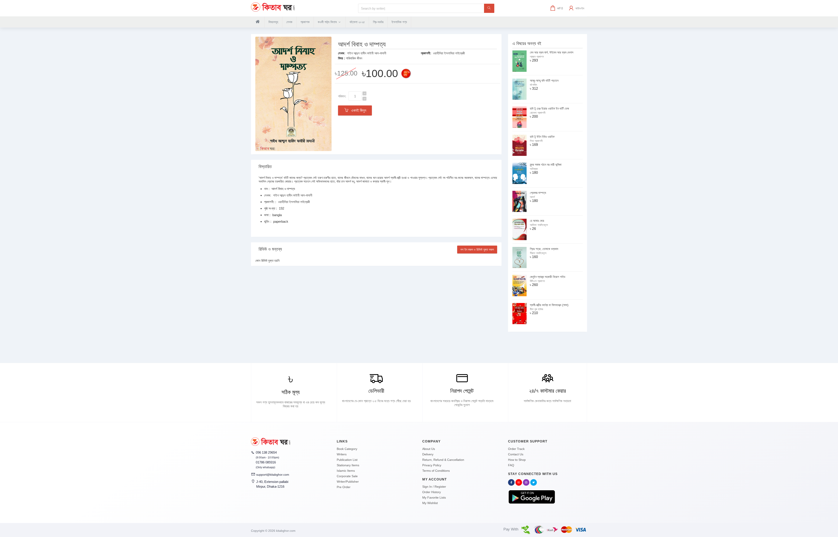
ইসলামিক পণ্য (399, 22)
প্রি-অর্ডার (378, 22)
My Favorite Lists (434, 497)
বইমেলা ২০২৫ (357, 22)
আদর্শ (532, 197)
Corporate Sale (347, 476)
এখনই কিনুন (357, 110)
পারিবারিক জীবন (354, 58)
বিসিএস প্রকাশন (537, 281)
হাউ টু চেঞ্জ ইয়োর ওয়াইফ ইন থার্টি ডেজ (549, 108)
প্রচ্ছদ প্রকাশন (537, 56)
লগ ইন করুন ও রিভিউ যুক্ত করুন (477, 249)
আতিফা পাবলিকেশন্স (539, 225)
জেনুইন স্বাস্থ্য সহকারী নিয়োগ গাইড (547, 277)
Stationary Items (348, 465)
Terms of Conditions (436, 470)
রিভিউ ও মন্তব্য (270, 249)
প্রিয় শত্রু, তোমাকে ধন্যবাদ (544, 249)
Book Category (347, 449)
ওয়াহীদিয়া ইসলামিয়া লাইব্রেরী (449, 53)
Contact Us (515, 454)
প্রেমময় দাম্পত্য (538, 192)
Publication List (347, 459)
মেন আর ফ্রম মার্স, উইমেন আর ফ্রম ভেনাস (551, 52)
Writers (342, 454)
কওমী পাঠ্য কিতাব (328, 22)
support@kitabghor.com (272, 474)
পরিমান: (342, 96)
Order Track (516, 449)
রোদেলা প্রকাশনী (537, 112)
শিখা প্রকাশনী (536, 141)
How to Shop (517, 459)
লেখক (289, 22)
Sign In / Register (434, 486)
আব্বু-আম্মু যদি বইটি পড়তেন (544, 80)
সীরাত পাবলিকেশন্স (538, 253)
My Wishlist (430, 503)
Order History (431, 492)
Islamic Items (346, 470)
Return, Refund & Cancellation (443, 459)
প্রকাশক (305, 22)
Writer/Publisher (348, 481)
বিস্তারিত (265, 166)
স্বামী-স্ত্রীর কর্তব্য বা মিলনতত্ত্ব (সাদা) (549, 305)
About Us (428, 449)
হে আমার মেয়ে (537, 220)
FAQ (511, 465)
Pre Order (343, 487)
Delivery (427, 454)
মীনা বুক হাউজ (536, 309)
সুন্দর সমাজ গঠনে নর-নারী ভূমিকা (546, 164)
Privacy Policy (431, 465)
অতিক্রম (534, 168)
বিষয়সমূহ (273, 22)
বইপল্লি (533, 84)
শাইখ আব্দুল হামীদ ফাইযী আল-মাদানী (366, 53)
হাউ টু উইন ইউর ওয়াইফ (542, 136)
